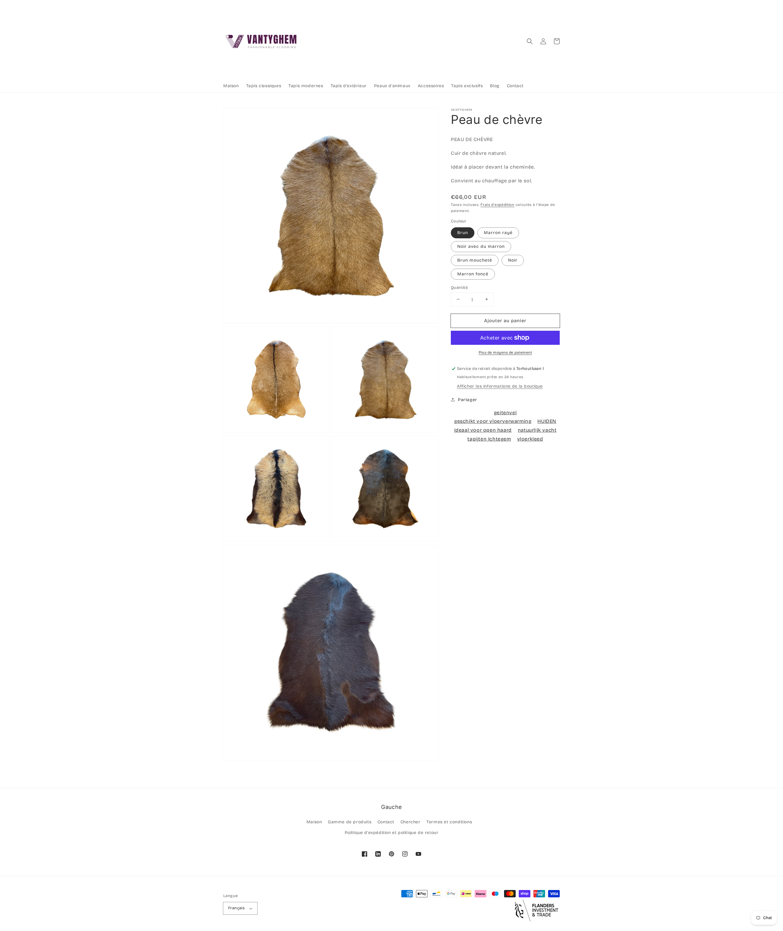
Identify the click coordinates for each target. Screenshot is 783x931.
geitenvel (505, 412)
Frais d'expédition (497, 204)
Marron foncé (472, 273)
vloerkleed (530, 438)
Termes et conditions (449, 822)
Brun (462, 232)
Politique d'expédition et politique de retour (392, 832)
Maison (314, 822)
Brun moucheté (474, 260)
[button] (529, 41)
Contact (385, 822)
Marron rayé (498, 232)
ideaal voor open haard (483, 430)
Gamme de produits (349, 822)
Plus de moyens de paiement (505, 352)
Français (236, 908)
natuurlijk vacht (537, 430)
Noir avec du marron (481, 246)
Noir (513, 260)
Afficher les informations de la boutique (500, 386)
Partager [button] (467, 399)
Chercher (410, 822)
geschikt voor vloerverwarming (492, 421)
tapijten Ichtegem (489, 438)
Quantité (459, 287)
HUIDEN (546, 421)
